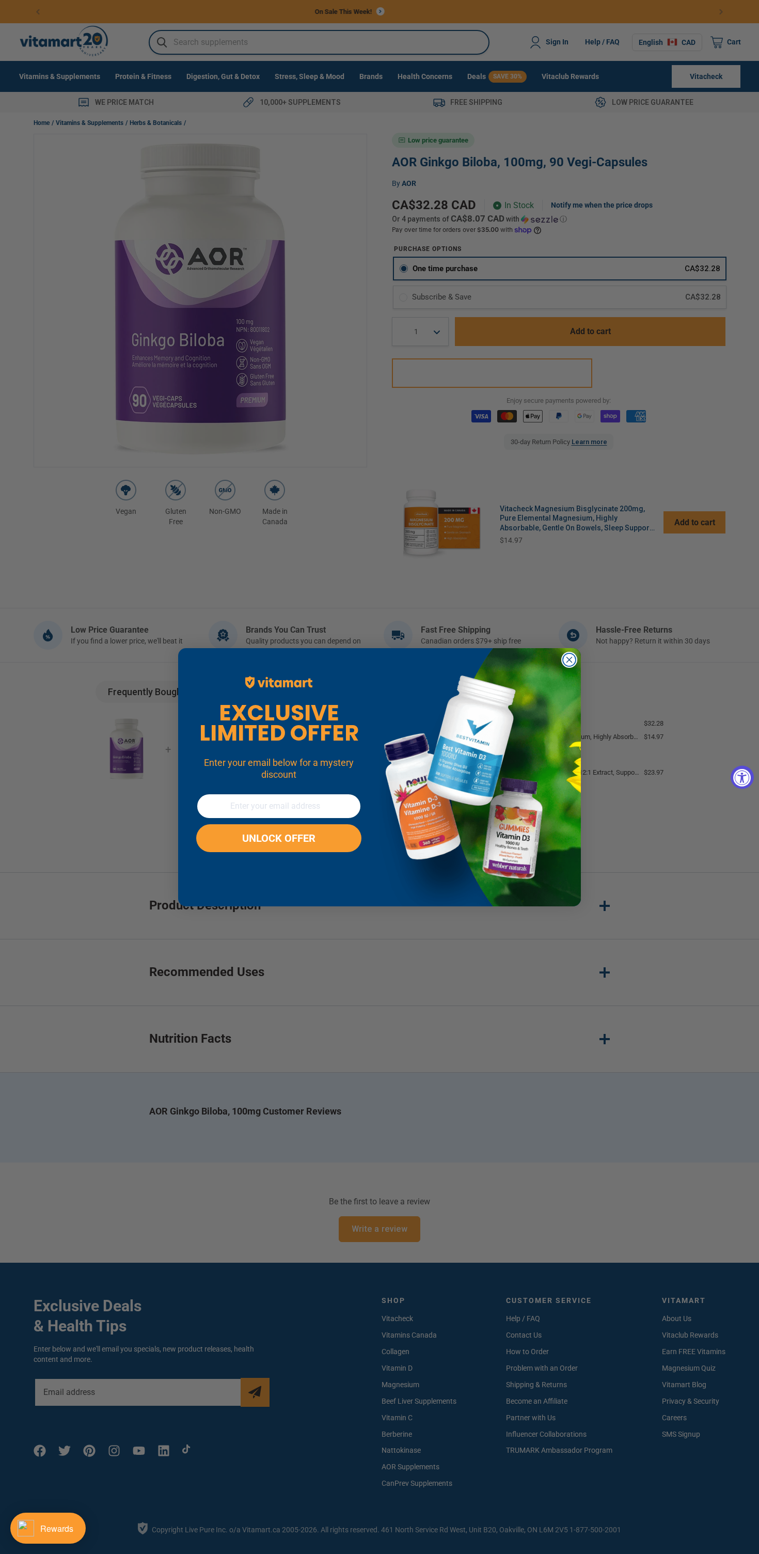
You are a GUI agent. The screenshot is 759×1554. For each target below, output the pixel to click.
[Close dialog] (569, 659)
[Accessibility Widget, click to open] (742, 777)
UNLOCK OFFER (278, 838)
